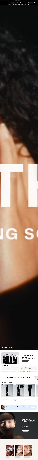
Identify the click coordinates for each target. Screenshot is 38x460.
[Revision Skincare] (19, 2)
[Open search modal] (34, 2)
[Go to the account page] (35, 2)
